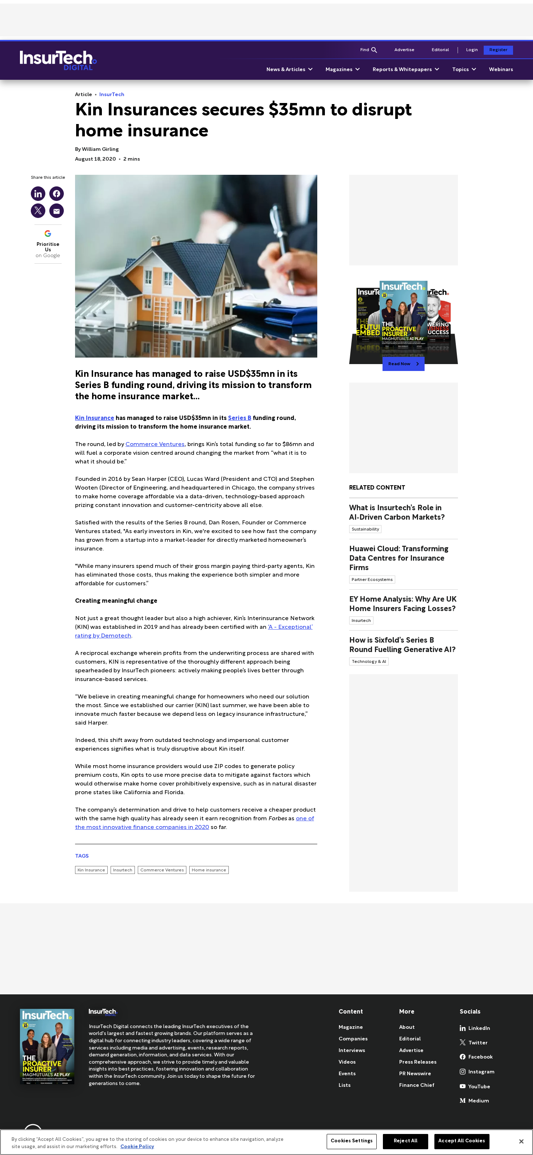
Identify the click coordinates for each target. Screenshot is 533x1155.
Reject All (405, 1141)
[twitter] (38, 210)
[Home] (58, 60)
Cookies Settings (352, 1141)
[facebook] (56, 193)
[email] (56, 210)
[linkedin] (38, 193)
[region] (266, 1142)
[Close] (521, 1141)
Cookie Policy (137, 1147)
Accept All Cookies (461, 1141)
